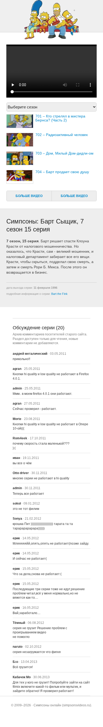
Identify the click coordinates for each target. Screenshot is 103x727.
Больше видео (29, 196)
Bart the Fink (59, 293)
